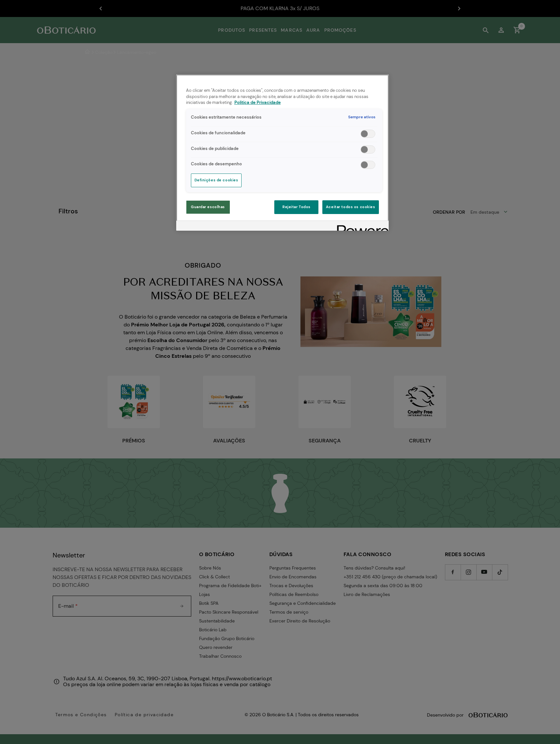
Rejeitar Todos (296, 207)
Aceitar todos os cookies (350, 207)
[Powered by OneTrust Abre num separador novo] (360, 227)
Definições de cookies (216, 180)
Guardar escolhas (208, 207)
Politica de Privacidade (257, 102)
